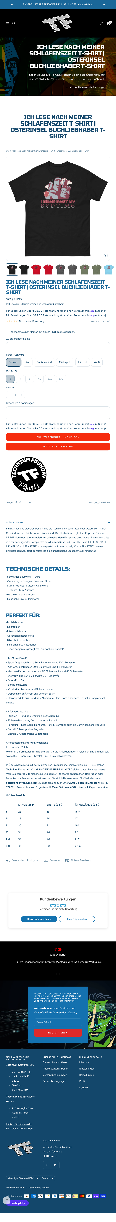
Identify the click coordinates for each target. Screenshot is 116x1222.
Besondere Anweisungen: (20, 402)
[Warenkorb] (108, 23)
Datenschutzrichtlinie (55, 1062)
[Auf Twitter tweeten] (25, 502)
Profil (82, 1081)
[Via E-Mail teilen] (30, 503)
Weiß (97, 362)
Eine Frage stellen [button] (77, 919)
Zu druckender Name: (18, 338)
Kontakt (83, 1087)
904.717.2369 (20, 1089)
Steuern (25, 303)
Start (8, 150)
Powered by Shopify (39, 1187)
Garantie (55, 860)
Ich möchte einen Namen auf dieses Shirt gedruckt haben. (42, 331)
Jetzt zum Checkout (58, 446)
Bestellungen (86, 1074)
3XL (61, 378)
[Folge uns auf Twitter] (55, 1165)
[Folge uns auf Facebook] (47, 1165)
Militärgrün (65, 362)
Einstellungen (86, 1068)
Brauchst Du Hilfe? (99, 502)
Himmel (82, 362)
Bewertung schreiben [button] (39, 919)
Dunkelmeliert (44, 362)
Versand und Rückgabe (25, 860)
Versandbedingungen (55, 1074)
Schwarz (14, 362)
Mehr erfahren (85, 4)
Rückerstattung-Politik (55, 1068)
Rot (28, 362)
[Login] (101, 23)
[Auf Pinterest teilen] (20, 502)
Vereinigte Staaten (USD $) (21, 1178)
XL (39, 378)
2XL (50, 378)
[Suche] (13, 23)
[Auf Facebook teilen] (16, 502)
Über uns (84, 1062)
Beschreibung (14, 522)
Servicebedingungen (54, 1081)
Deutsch (46, 1178)
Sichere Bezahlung (81, 860)
